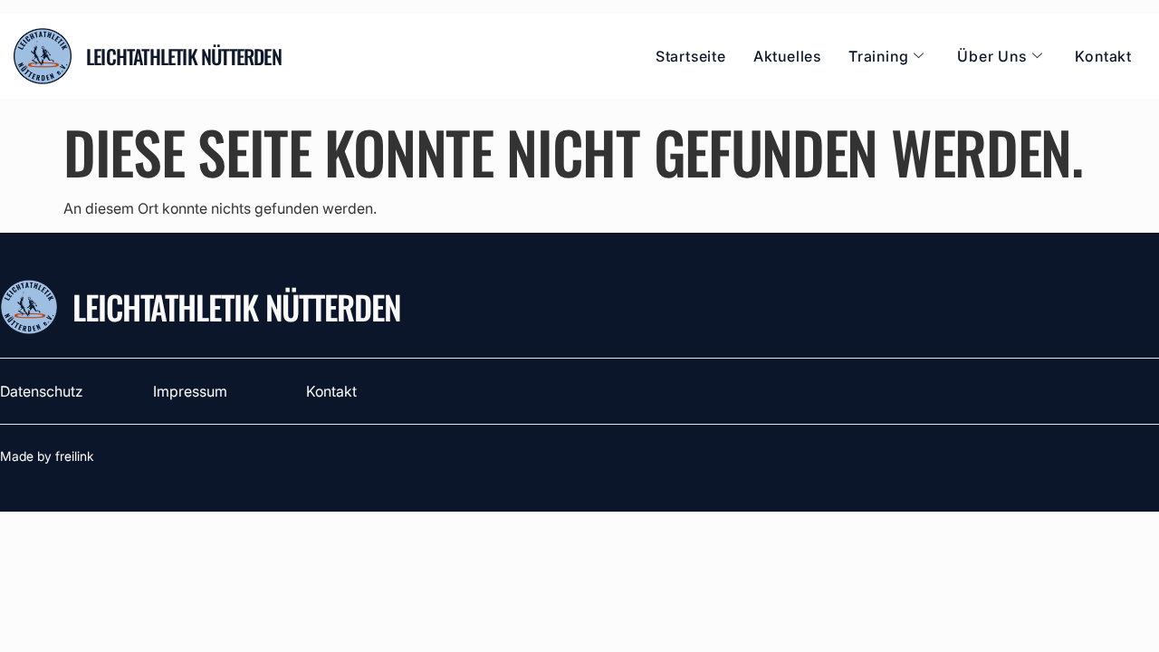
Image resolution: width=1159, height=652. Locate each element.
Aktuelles (787, 56)
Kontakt (1103, 56)
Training (878, 56)
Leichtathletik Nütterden (236, 307)
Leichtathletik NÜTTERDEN (184, 56)
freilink (74, 456)
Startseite (691, 56)
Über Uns (991, 56)
